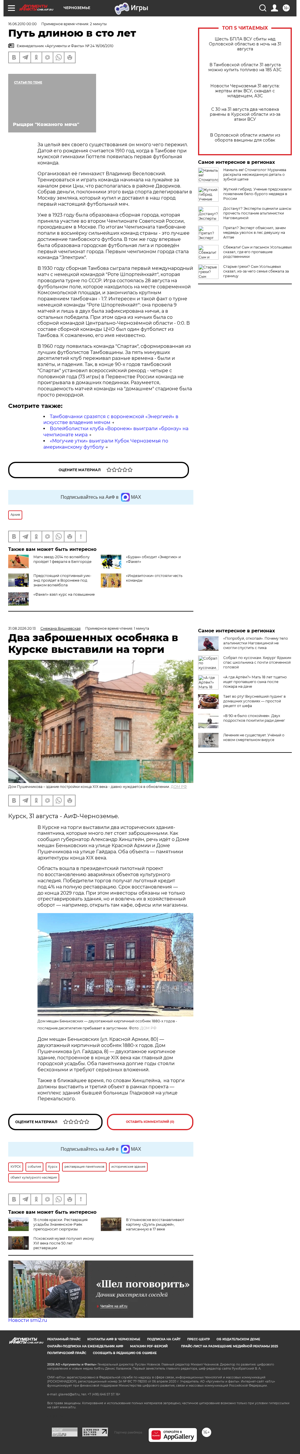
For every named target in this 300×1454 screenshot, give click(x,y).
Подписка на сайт (163, 1339)
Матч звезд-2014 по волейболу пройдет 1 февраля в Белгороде (62, 559)
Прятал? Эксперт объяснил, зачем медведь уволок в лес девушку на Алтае (254, 232)
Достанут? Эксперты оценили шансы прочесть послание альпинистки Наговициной (257, 213)
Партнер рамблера (128, 1432)
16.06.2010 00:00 (22, 24)
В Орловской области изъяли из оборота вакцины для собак (245, 138)
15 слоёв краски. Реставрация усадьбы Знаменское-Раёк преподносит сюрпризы (60, 1224)
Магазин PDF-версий (149, 1346)
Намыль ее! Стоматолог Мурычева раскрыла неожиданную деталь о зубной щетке (254, 174)
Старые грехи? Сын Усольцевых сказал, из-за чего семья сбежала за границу (256, 271)
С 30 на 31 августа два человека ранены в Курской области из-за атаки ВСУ (245, 114)
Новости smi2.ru (27, 1320)
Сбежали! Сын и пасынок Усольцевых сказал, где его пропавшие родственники (257, 252)
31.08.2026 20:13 (22, 628)
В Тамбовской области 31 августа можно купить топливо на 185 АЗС (245, 67)
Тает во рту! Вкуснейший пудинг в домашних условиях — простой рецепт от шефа (254, 701)
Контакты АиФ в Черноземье (113, 1339)
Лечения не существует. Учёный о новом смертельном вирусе (253, 737)
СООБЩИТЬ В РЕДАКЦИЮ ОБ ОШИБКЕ (125, 1353)
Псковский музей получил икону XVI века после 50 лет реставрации (63, 1243)
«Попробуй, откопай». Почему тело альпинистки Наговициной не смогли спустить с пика (255, 643)
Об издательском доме (238, 1339)
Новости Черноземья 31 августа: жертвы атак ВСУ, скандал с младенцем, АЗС (244, 91)
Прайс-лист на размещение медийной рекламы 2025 (229, 1346)
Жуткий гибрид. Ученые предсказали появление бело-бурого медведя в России (257, 194)
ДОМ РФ (179, 786)
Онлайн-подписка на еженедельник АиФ (85, 1346)
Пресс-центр (198, 1339)
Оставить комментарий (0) (150, 1122)
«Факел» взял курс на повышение (64, 594)
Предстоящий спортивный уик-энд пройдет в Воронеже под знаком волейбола (62, 580)
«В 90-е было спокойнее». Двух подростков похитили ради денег (254, 718)
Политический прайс (66, 1353)
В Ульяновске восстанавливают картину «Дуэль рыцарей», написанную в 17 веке (155, 1224)
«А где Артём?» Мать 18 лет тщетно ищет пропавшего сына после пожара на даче (255, 682)
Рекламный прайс (64, 1339)
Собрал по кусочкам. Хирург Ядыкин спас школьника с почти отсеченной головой (257, 662)
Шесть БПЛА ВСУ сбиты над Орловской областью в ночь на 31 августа (245, 44)
